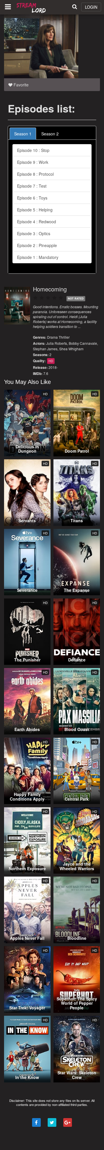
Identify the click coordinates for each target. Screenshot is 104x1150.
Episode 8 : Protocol (35, 174)
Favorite (20, 85)
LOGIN (91, 7)
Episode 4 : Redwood (36, 221)
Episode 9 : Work (32, 162)
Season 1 (22, 134)
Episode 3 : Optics (33, 233)
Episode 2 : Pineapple (37, 245)
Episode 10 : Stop (33, 150)
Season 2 (50, 134)
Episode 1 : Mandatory (37, 257)
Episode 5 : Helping (35, 210)
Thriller (64, 337)
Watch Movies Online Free (32, 7)
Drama (52, 337)
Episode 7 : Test (32, 186)
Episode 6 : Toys (32, 198)
